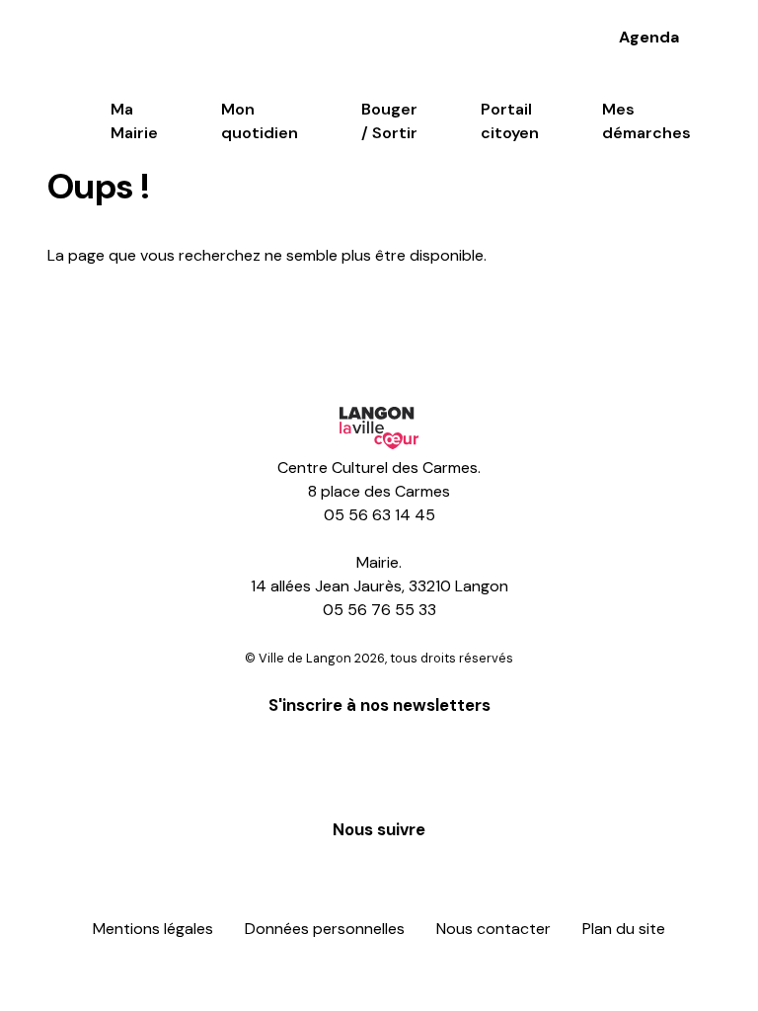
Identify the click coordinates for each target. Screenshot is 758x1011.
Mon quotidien (259, 121)
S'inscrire (379, 763)
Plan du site (623, 928)
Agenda (649, 37)
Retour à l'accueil (147, 321)
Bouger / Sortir (389, 121)
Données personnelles (325, 928)
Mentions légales (153, 928)
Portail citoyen (510, 121)
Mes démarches (646, 121)
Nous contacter (493, 928)
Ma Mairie (134, 121)
